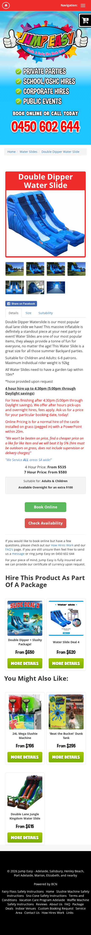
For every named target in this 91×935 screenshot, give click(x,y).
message (18, 554)
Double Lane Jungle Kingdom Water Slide (25, 816)
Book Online (45, 506)
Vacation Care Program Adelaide (42, 900)
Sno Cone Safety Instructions (46, 896)
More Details (25, 663)
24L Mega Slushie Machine (24, 736)
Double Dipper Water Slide (60, 152)
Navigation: (69, 5)
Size (28, 313)
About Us (56, 904)
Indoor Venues (25, 908)
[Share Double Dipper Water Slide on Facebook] (45, 303)
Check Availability (45, 523)
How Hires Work (62, 545)
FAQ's (9, 549)
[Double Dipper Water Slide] (45, 223)
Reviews (41, 904)
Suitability (46, 313)
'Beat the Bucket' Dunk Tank (66, 736)
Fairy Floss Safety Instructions (23, 891)
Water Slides (28, 152)
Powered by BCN (45, 884)
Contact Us (32, 913)
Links (69, 913)
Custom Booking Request (55, 908)
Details (13, 313)
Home (11, 152)
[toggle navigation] (83, 5)
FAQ (67, 904)
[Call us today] (45, 127)
